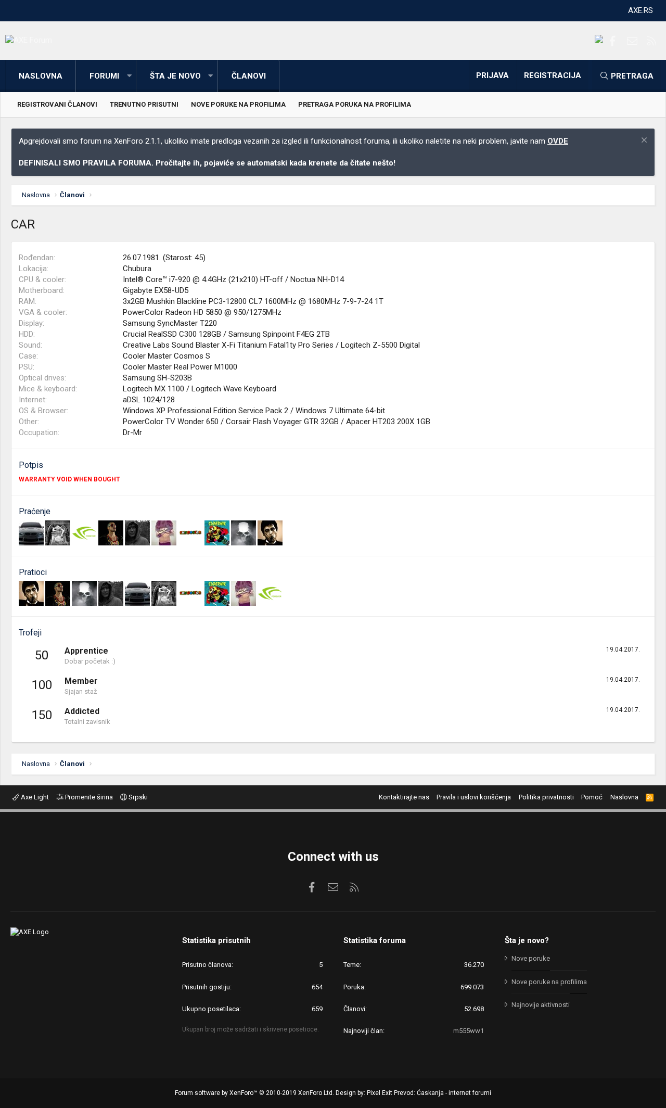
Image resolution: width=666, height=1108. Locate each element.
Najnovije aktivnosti (540, 1005)
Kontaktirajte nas (404, 797)
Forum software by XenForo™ (254, 1093)
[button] (129, 76)
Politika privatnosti (546, 797)
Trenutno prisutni (144, 104)
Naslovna (40, 76)
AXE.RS (640, 10)
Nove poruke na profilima (238, 104)
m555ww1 (468, 1031)
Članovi (249, 76)
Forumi (104, 76)
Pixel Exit (379, 1093)
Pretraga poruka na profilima (354, 104)
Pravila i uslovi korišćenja (474, 797)
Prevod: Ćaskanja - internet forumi (442, 1093)
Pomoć (592, 797)
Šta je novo (175, 76)
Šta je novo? (527, 940)
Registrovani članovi (57, 104)
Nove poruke (530, 958)
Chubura (137, 268)
